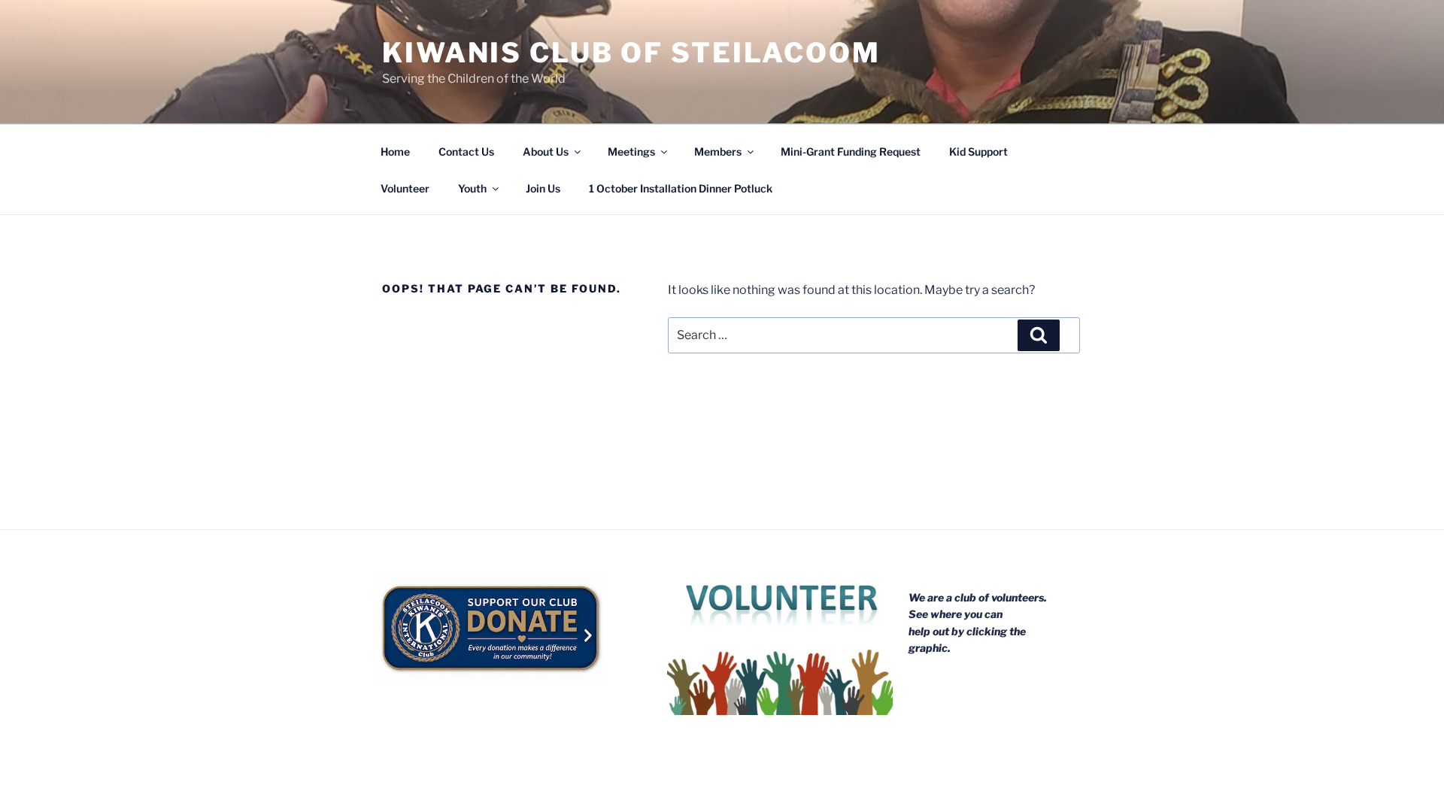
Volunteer (405, 188)
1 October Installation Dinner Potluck (680, 188)
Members (718, 151)
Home (395, 151)
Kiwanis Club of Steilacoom (631, 52)
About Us (546, 151)
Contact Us (466, 151)
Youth (472, 188)
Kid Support (978, 151)
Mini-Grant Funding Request (851, 151)
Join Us (543, 188)
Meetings (631, 151)
